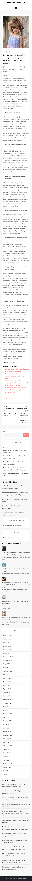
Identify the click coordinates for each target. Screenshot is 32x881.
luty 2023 (6, 643)
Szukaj (5, 432)
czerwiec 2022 (7, 671)
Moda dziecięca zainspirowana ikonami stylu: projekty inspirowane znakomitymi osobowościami (16, 828)
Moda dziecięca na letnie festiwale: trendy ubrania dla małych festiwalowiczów (16, 390)
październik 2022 (8, 657)
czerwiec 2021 (7, 714)
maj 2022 (6, 675)
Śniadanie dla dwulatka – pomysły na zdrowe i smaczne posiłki (15, 602)
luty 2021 (6, 728)
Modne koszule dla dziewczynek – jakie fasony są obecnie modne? (16, 507)
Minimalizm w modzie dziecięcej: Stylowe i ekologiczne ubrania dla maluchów (14, 861)
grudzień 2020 (7, 735)
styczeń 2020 (7, 774)
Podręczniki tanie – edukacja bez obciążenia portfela (14, 500)
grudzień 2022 (7, 650)
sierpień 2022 (7, 664)
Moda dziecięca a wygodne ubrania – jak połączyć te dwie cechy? (14, 835)
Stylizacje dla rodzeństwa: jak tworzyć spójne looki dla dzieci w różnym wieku (14, 785)
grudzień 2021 (7, 692)
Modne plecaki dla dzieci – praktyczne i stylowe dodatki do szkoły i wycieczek (14, 469)
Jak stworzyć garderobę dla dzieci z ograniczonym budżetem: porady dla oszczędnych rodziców (16, 813)
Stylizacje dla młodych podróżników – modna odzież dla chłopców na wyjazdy (16, 376)
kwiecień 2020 (7, 764)
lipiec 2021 (6, 710)
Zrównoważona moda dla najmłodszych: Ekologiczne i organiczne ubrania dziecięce (14, 848)
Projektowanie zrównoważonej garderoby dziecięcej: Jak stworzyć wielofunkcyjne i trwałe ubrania (14, 450)
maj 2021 (6, 717)
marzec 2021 (7, 724)
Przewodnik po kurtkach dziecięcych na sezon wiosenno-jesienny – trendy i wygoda (15, 494)
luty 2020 (6, 771)
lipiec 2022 (6, 667)
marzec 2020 (7, 767)
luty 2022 (6, 685)
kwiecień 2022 (7, 678)
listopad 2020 (7, 739)
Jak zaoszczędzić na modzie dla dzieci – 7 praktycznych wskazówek (14, 514)
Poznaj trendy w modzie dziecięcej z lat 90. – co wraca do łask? (15, 841)
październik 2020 (8, 742)
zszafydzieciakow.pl (16, 2)
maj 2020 (6, 760)
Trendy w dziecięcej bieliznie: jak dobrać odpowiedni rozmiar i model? (13, 487)
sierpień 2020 (7, 749)
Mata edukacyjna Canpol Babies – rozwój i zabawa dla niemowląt (14, 855)
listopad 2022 (7, 653)
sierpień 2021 (7, 707)
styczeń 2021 (7, 732)
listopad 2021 (7, 696)
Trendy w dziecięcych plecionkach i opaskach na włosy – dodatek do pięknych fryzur (16, 554)
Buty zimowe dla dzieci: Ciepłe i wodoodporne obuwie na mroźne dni (15, 799)
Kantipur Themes (22, 879)
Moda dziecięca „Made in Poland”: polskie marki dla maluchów (15, 463)
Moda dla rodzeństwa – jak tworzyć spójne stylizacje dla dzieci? (15, 457)
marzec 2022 (7, 682)
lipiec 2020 (6, 753)
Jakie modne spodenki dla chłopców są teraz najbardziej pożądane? (14, 792)
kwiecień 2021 (7, 721)
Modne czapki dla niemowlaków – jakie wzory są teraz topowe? (16, 618)
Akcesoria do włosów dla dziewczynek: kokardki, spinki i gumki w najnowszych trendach (16, 383)
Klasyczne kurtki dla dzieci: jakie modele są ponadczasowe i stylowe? (14, 868)
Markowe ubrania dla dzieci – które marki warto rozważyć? (15, 821)
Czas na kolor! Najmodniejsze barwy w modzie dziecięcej (15, 570)
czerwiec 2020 (7, 756)
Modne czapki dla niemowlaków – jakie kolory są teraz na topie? (16, 805)
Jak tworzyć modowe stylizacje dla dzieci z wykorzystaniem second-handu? (15, 475)
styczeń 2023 (7, 646)
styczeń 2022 (7, 689)
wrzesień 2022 (7, 660)
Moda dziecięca (8, 398)
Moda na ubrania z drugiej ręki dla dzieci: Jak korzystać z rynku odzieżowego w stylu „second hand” (16, 585)
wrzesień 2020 (7, 746)
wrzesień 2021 (7, 703)
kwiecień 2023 (7, 635)
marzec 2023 (7, 639)
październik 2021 (8, 699)
